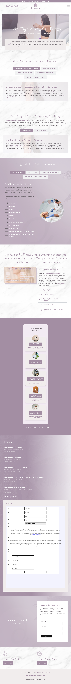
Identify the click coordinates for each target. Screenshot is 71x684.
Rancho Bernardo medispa (52, 273)
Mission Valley (36, 412)
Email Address (44, 621)
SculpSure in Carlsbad (14, 146)
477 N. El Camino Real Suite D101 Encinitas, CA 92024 (35, 400)
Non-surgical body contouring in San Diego (17, 120)
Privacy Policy (41, 672)
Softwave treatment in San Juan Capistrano (45, 92)
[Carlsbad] (30, 361)
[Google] (17, 6)
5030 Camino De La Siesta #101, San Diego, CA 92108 (35, 417)
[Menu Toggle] (68, 6)
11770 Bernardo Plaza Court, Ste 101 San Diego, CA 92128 (35, 348)
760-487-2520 (7, 484)
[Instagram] (12, 6)
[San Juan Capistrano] (28, 378)
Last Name (43, 631)
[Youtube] (9, 6)
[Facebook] (7, 6)
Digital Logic (41, 675)
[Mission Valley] (30, 413)
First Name (43, 626)
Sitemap (48, 672)
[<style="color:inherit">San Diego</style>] (30, 344)
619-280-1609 (7, 492)
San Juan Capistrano (36, 378)
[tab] (26, 68)
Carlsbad (36, 361)
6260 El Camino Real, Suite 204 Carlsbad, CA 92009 (35, 365)
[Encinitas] (30, 395)
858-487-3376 (60, 283)
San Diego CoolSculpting (18, 145)
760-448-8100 (8, 464)
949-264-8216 (7, 474)
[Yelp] (15, 6)
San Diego (36, 343)
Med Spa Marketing (31, 675)
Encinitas (36, 395)
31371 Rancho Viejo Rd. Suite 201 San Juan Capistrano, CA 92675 (35, 382)
